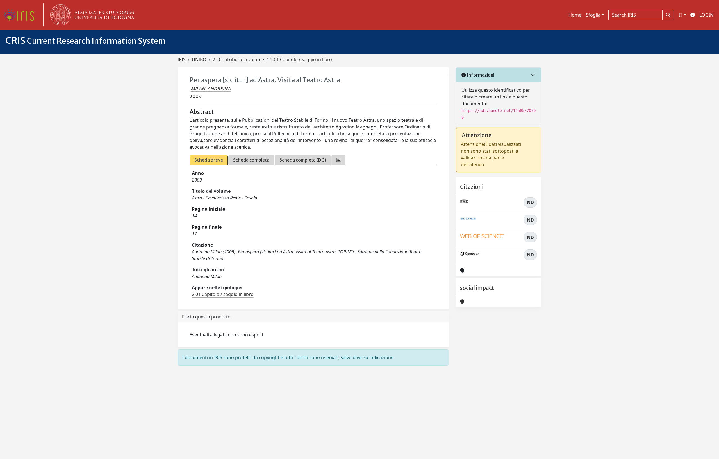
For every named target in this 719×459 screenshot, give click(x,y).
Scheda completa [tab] (251, 160)
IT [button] (680, 15)
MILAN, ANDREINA (211, 88)
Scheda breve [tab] (208, 160)
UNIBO (199, 59)
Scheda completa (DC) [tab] (302, 160)
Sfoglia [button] (593, 15)
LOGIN (706, 15)
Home (574, 15)
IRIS (182, 59)
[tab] (338, 160)
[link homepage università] (91, 14)
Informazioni (480, 75)
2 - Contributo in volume (238, 59)
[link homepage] (21, 15)
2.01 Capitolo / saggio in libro (301, 59)
